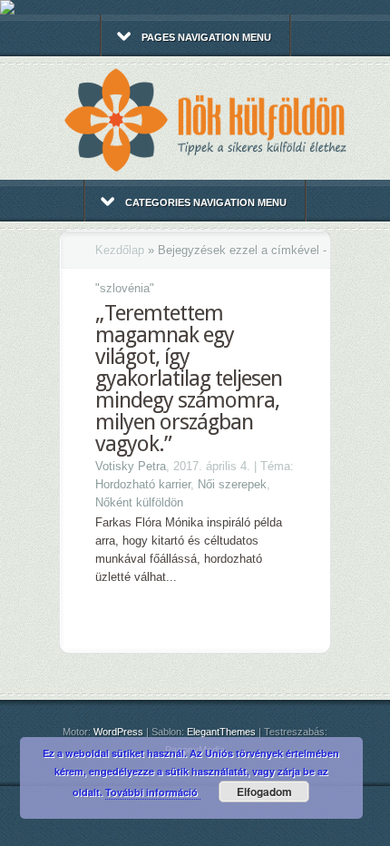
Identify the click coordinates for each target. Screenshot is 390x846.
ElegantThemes (221, 731)
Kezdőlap (119, 250)
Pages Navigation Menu (206, 37)
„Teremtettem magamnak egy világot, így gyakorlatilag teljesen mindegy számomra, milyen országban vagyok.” (188, 378)
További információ (152, 792)
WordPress (118, 731)
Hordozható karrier (142, 484)
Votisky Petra (130, 466)
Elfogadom (264, 791)
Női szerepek (232, 484)
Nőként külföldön (139, 502)
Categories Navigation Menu (206, 202)
